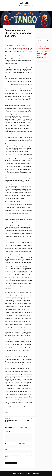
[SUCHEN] (47, 40)
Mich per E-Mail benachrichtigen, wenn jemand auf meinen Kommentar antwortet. (17, 459)
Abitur (38, 46)
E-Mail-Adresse (22, 443)
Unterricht (43, 55)
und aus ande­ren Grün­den (22, 48)
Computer (47, 46)
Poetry (38, 51)
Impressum (35, 9)
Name (6, 443)
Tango (16, 9)
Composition (42, 46)
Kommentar (8, 431)
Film (37, 48)
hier (26, 55)
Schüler (42, 51)
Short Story (38, 53)
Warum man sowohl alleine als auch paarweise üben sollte (18, 32)
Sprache (45, 53)
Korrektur (47, 48)
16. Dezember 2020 (19, 39)
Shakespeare (46, 51)
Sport (26, 9)
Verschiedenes (41, 57)
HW (44, 48)
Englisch (21, 9)
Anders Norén (36, 473)
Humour (41, 48)
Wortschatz (39, 58)
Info (29, 9)
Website (6, 449)
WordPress (22, 473)
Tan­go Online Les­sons (16, 406)
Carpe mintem (29, 420)
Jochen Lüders (26, 3)
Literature (42, 49)
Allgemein (28, 39)
